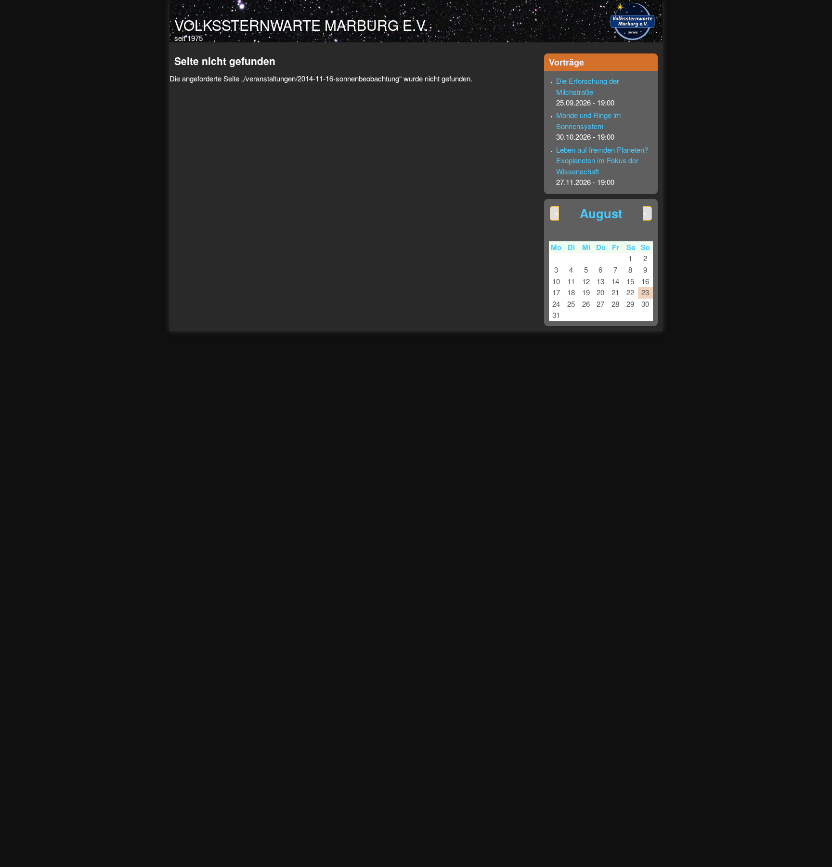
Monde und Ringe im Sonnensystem (588, 120)
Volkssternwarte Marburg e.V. (301, 24)
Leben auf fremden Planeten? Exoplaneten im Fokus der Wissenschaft (602, 160)
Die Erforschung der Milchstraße (587, 86)
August (601, 213)
